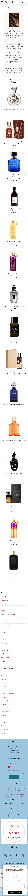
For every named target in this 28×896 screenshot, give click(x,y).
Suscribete (14, 777)
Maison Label (5, 657)
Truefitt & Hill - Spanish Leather (14, 142)
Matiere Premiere (6, 672)
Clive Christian (5, 625)
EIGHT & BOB (5, 636)
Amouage (4, 604)
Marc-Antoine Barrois (7, 665)
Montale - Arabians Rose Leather (14, 274)
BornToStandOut (6, 618)
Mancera (3, 661)
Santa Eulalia (4, 715)
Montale (3, 679)
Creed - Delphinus (14, 438)
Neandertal (4, 686)
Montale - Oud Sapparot (14, 241)
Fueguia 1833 (4, 643)
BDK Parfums (5, 611)
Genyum (3, 647)
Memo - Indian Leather (14, 371)
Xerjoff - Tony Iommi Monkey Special (14, 306)
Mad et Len (4, 654)
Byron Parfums (5, 621)
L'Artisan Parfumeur (6, 650)
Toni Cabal (4, 726)
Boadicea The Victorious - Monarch (14, 109)
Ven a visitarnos (14, 763)
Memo (3, 675)
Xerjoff (3, 733)
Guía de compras (15, 767)
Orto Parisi (4, 697)
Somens (3, 719)
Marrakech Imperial (7, 668)
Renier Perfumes (6, 708)
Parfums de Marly (6, 704)
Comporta (4, 629)
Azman (3, 607)
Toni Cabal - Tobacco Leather (14, 573)
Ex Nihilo (3, 639)
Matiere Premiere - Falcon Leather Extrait (14, 339)
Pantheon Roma (5, 701)
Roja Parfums (5, 711)
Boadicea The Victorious (8, 614)
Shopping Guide (15, 770)
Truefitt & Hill (5, 729)
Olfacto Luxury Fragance (8, 693)
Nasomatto (4, 683)
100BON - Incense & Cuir (14, 209)
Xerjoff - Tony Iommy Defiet (14, 473)
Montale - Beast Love (14, 540)
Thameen (3, 722)
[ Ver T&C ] (15, 877)
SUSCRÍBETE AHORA (15, 892)
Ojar (2, 690)
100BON (3, 596)
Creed (3, 632)
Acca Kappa (4, 600)
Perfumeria (13, 8)
